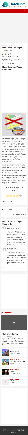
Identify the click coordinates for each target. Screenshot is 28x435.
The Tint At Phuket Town (10, 334)
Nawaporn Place (15, 352)
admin (10, 50)
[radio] (7, 196)
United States (13, 45)
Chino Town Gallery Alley (17, 361)
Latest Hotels (7, 312)
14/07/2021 (5, 50)
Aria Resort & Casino (18, 214)
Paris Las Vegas (8, 209)
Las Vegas (5, 45)
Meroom (12, 371)
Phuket (4, 332)
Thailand (9, 332)
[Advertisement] (14, 29)
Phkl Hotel (13, 381)
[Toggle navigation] (3, 11)
